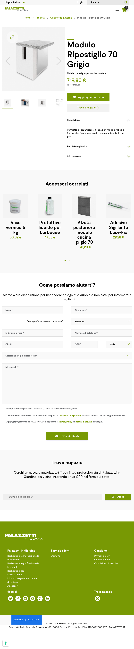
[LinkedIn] (47, 598)
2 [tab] (68, 260)
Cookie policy (102, 560)
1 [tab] (65, 260)
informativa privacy (71, 415)
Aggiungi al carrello (91, 97)
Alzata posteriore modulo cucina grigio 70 (84, 233)
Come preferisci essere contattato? (44, 321)
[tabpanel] (50, 217)
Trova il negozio (86, 108)
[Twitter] (10, 598)
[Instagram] (25, 598)
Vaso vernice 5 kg (15, 228)
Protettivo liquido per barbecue (50, 228)
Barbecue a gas (15, 571)
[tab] (99, 120)
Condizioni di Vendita (106, 563)
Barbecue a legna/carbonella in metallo (23, 565)
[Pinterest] (40, 598)
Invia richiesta (70, 436)
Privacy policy (102, 556)
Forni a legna (14, 575)
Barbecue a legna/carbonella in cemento (23, 558)
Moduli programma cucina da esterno (22, 580)
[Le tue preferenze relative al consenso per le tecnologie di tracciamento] (6, 643)
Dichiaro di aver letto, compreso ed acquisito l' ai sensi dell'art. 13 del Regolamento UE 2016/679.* (66, 418)
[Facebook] (18, 598)
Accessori (12, 586)
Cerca (120, 497)
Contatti (55, 556)
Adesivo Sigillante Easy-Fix (118, 228)
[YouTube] (32, 598)
